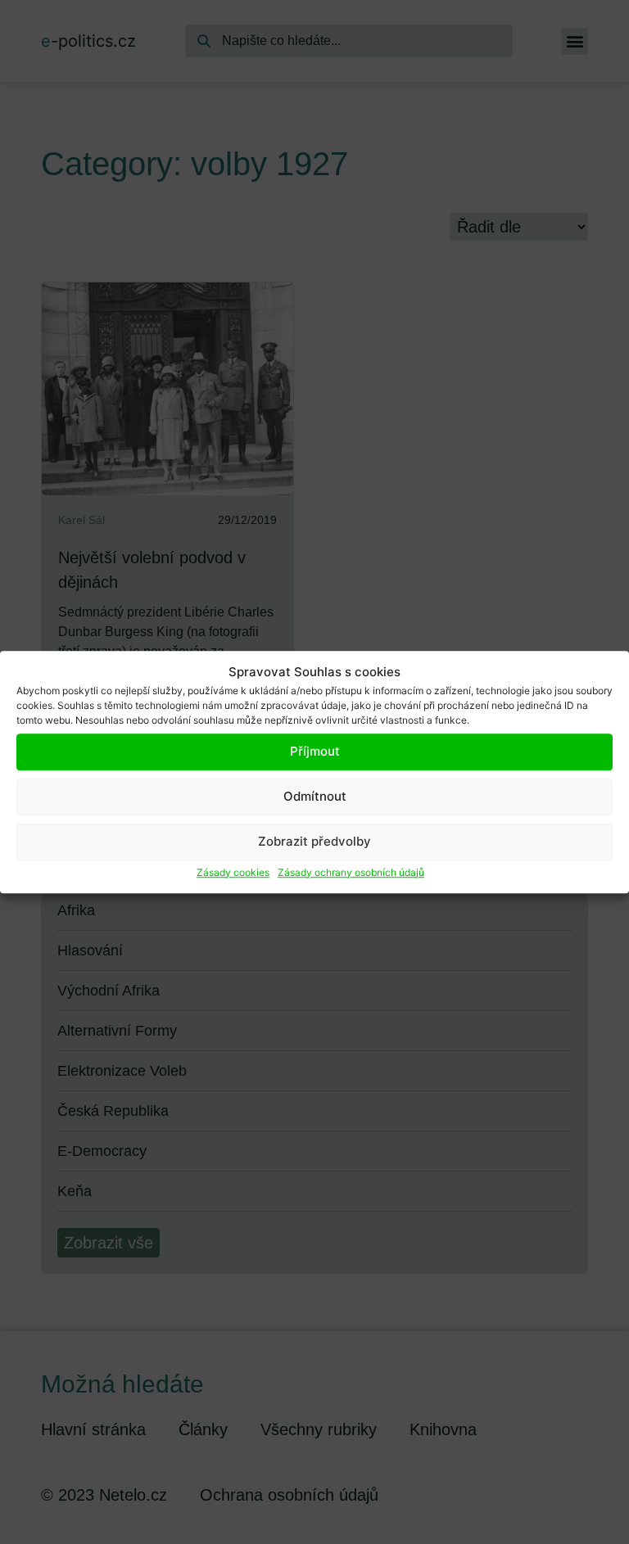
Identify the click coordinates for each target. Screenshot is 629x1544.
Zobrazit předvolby (314, 841)
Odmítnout (314, 796)
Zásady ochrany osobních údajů (351, 872)
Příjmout (315, 751)
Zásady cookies (233, 872)
